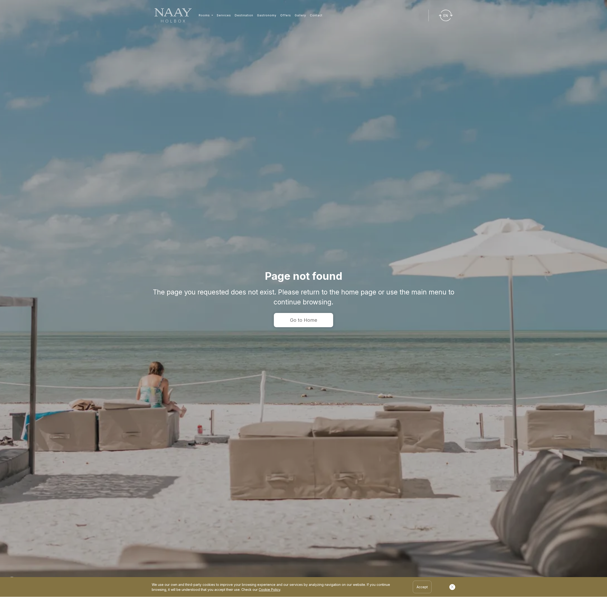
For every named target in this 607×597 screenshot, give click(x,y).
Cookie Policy (269, 590)
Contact (316, 15)
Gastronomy (266, 15)
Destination (244, 15)
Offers (285, 15)
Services (224, 15)
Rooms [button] (205, 15)
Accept (422, 587)
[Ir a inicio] (173, 15)
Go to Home (303, 320)
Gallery (300, 15)
